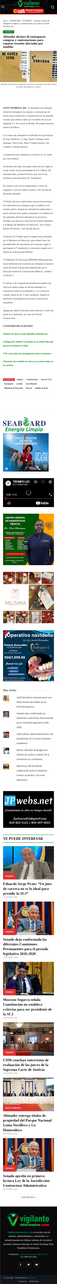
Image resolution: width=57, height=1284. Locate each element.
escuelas (19, 384)
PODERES (27, 21)
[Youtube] (37, 1265)
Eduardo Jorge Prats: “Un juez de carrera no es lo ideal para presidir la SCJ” (27, 888)
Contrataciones (32, 379)
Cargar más (27, 1197)
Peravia (29, 388)
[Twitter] (28, 1265)
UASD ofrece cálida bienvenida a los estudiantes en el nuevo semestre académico (35, 739)
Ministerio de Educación (13, 388)
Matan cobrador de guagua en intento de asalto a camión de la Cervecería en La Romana (33, 755)
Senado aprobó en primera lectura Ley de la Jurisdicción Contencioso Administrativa (26, 1180)
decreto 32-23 (46, 379)
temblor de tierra (41, 388)
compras (20, 379)
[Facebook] (20, 1265)
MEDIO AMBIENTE (13, 1108)
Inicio (5, 21)
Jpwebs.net (30, 1277)
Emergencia (8, 384)
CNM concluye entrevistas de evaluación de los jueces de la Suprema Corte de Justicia (26, 1065)
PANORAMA (15, 21)
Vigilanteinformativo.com (20, 1232)
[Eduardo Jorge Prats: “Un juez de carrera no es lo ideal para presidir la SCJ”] (28, 863)
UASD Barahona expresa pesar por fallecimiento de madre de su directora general (34, 702)
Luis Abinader (31, 384)
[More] (44, 95)
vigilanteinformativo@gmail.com (34, 1254)
